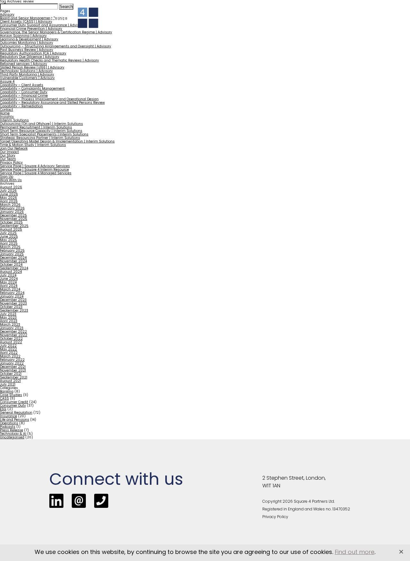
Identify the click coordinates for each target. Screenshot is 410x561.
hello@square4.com (338, 10)
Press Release (11, 430)
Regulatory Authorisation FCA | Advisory (33, 53)
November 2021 (13, 370)
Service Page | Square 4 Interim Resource (34, 170)
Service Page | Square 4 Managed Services (35, 173)
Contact (354, 22)
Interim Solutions (14, 120)
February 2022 (12, 360)
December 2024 (13, 258)
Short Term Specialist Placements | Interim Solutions (44, 134)
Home (133, 22)
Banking (6, 392)
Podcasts (7, 427)
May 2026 (8, 198)
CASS (4, 399)
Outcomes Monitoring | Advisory (26, 43)
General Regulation (16, 413)
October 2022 (11, 339)
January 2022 (12, 363)
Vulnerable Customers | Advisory (27, 78)
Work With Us (11, 180)
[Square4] (74, 17)
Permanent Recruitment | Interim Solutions (36, 127)
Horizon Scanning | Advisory (23, 36)
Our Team (8, 159)
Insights (251, 22)
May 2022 (8, 349)
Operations (9, 423)
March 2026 (10, 205)
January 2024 (11, 296)
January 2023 (11, 328)
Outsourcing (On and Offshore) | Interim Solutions (41, 124)
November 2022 (13, 335)
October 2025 (11, 222)
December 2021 (13, 367)
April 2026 (9, 201)
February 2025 (12, 251)
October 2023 (11, 307)
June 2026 (9, 194)
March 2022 (10, 356)
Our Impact (9, 152)
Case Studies (11, 395)
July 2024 (8, 275)
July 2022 (8, 346)
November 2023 (13, 303)
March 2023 (10, 325)
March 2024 (10, 289)
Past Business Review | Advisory (26, 50)
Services (157, 22)
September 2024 (14, 268)
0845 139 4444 (273, 10)
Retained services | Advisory (23, 64)
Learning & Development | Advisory (29, 39)
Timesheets (296, 22)
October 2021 (10, 374)
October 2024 (11, 265)
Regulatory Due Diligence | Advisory (29, 57)
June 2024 (9, 279)
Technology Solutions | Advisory (26, 71)
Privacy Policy (11, 163)
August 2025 (11, 230)
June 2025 (9, 237)
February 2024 (12, 293)
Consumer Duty (13, 406)
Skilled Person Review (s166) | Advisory (32, 67)
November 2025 (13, 219)
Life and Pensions (14, 420)
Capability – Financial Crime (24, 96)
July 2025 (8, 233)
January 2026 (12, 212)
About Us (325, 22)
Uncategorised (12, 437)
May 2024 (8, 282)
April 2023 (8, 321)
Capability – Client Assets (21, 85)
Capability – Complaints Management (32, 89)
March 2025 (10, 247)
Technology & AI (13, 434)
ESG (3, 409)
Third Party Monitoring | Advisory (27, 75)
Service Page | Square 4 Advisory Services (35, 166)
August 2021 (10, 381)
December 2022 (13, 332)
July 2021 (7, 384)
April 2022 (9, 353)
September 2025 (14, 226)
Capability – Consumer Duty (23, 92)
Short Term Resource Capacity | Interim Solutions (41, 131)
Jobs (271, 22)
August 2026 (11, 187)
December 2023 (13, 300)
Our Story (7, 156)
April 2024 (8, 286)
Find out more (354, 553)
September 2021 (13, 377)
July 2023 (8, 314)
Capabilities (190, 22)
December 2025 (13, 215)
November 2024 (13, 261)
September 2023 (14, 311)
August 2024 (11, 272)
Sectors (223, 22)
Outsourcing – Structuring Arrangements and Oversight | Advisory (55, 46)
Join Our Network (14, 148)
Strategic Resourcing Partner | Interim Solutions (40, 138)
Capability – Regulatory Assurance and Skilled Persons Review (52, 103)
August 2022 (11, 342)
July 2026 (8, 191)
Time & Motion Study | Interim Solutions (33, 145)
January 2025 (12, 254)
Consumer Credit (14, 402)
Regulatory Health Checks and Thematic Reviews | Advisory (49, 60)
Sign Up (6, 177)
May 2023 (8, 318)
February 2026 (12, 208)
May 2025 (8, 240)
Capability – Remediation (21, 106)
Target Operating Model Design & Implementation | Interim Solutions (57, 141)
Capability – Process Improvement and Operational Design (49, 99)
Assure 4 (7, 82)
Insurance (8, 416)
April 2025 (9, 244)
